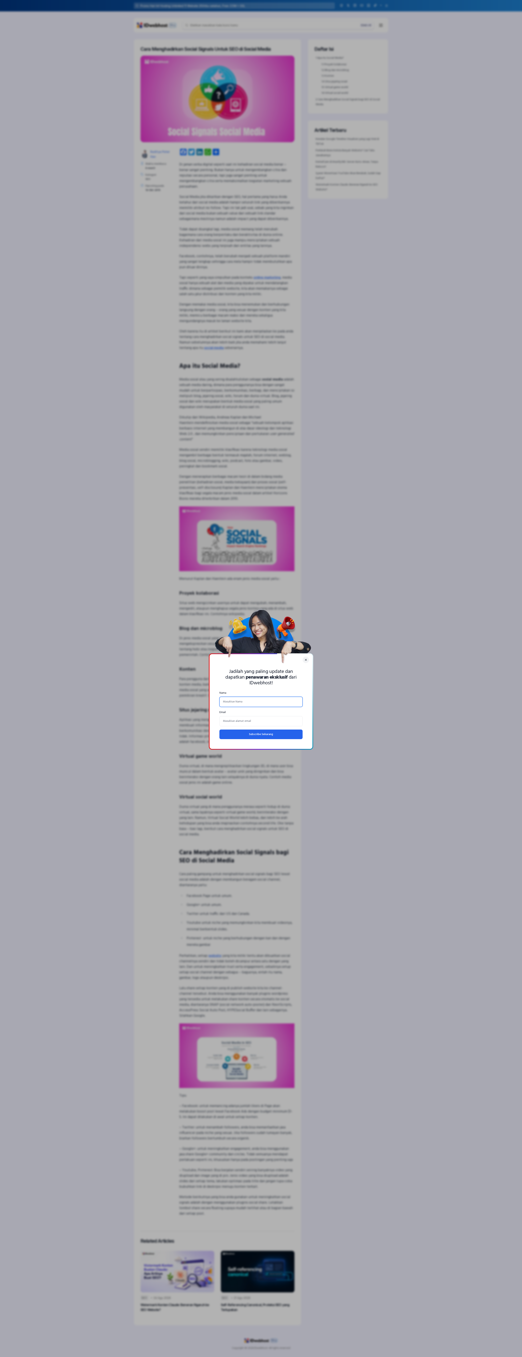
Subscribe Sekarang (261, 734)
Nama (222, 693)
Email (222, 712)
